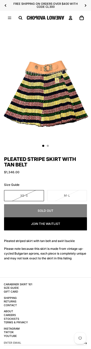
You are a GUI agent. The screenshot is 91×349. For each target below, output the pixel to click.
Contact (10, 305)
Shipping (10, 298)
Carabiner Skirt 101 (18, 284)
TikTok (9, 332)
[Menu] (9, 18)
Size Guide (11, 185)
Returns (10, 301)
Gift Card (11, 291)
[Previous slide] (5, 5)
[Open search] (20, 17)
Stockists (11, 319)
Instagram (12, 328)
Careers (10, 315)
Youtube (10, 336)
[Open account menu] (70, 17)
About (8, 311)
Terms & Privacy (16, 322)
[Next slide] (85, 5)
